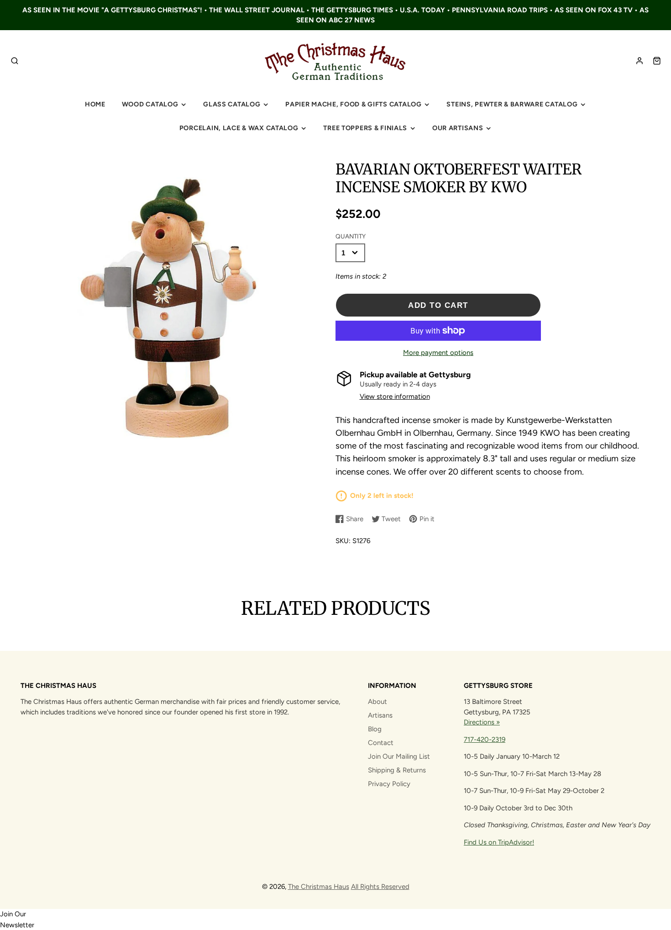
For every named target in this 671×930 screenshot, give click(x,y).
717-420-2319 (484, 739)
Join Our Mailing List (399, 756)
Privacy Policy (389, 784)
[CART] (657, 61)
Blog (375, 729)
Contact (380, 743)
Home (95, 104)
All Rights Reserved (380, 886)
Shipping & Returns (397, 770)
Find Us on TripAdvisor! (499, 842)
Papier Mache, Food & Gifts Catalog (353, 104)
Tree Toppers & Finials (365, 128)
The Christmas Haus (318, 886)
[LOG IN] (639, 61)
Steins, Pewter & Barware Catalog (511, 104)
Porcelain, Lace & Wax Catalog (239, 128)
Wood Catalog (150, 104)
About (377, 702)
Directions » (482, 722)
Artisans (380, 715)
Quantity (351, 236)
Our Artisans (457, 128)
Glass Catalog (231, 104)
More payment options (438, 353)
